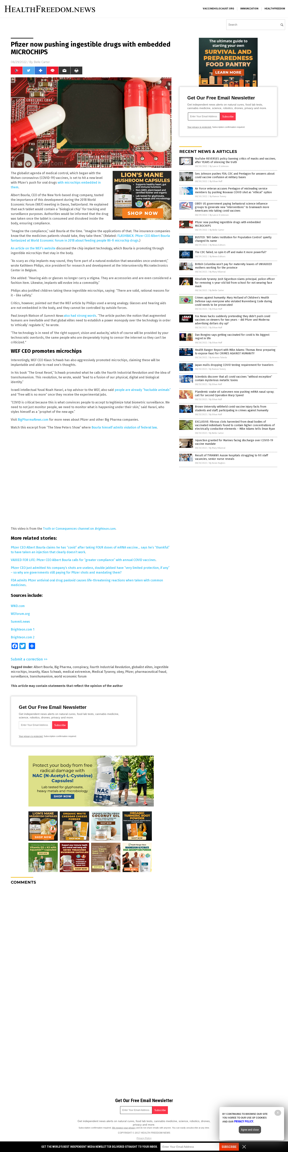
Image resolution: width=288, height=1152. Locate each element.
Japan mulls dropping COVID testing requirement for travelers (234, 365)
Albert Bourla (43, 667)
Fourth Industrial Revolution (110, 667)
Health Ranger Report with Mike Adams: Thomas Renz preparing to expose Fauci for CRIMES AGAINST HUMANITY (235, 351)
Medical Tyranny (103, 672)
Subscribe (229, 1147)
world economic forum (70, 676)
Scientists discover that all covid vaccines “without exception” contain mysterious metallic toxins (233, 378)
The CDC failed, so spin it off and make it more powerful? (230, 252)
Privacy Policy (144, 1138)
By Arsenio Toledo (218, 357)
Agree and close (250, 1129)
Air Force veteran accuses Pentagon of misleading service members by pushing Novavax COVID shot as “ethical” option (233, 190)
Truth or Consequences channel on (79, 528)
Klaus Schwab (51, 672)
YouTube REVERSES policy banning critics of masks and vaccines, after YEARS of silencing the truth (235, 160)
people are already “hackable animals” (143, 390)
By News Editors (217, 245)
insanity (34, 672)
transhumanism (41, 676)
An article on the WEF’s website (33, 248)
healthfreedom (274, 8)
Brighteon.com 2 (22, 637)
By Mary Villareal (217, 272)
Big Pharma (62, 667)
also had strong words (80, 316)
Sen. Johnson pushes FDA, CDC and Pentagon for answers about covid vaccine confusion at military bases (234, 175)
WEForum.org (20, 614)
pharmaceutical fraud (150, 672)
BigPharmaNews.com (33, 419)
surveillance (19, 676)
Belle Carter (42, 62)
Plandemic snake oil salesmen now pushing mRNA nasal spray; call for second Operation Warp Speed (234, 393)
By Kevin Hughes (217, 463)
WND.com (18, 606)
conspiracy (80, 667)
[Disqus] (91, 937)
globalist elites (142, 667)
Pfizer (129, 672)
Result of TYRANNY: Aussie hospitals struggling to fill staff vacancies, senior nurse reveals (231, 457)
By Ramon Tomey (218, 196)
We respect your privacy (124, 1128)
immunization (249, 8)
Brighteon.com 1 (22, 629)
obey (120, 672)
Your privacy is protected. (31, 736)
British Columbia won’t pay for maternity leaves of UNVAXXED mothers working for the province (233, 266)
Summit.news (20, 621)
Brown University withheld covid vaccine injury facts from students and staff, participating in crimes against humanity (231, 408)
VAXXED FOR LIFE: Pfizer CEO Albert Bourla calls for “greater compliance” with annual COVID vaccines (83, 560)
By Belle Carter (217, 230)
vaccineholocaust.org (218, 8)
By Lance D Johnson (219, 166)
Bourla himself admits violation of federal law (124, 427)
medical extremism (76, 672)
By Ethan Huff (216, 181)
